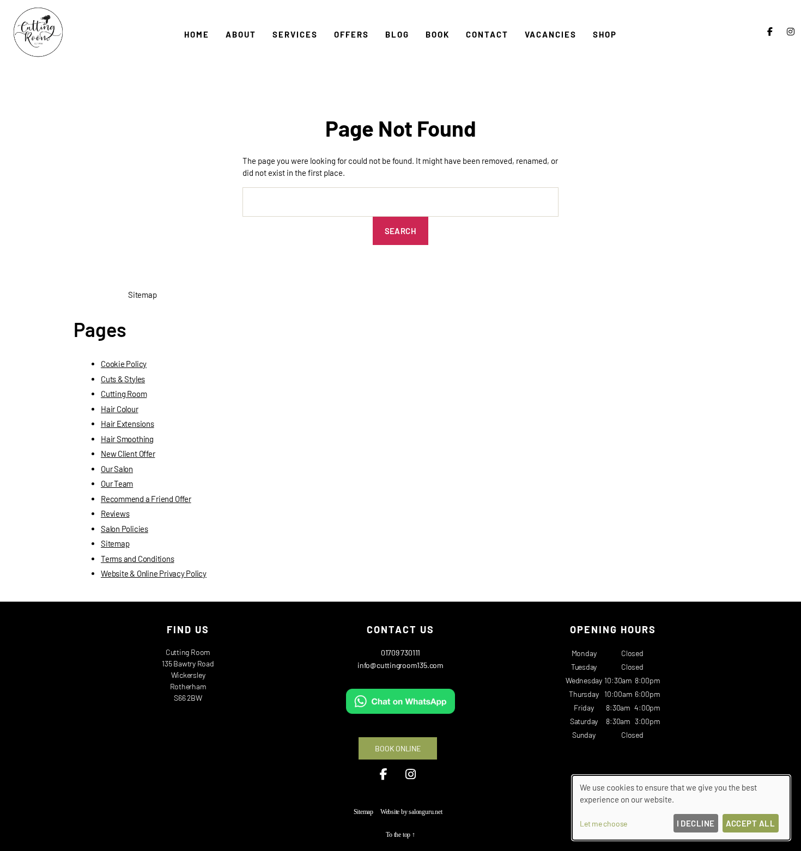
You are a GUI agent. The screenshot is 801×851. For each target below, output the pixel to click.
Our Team (117, 483)
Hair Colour (119, 409)
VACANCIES (551, 34)
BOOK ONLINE (398, 748)
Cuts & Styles (123, 379)
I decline (696, 823)
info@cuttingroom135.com (400, 665)
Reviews (115, 513)
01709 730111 (400, 652)
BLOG (397, 34)
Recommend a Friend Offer (146, 499)
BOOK (438, 34)
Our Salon (117, 469)
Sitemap (115, 543)
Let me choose (603, 823)
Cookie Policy (124, 364)
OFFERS (351, 34)
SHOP (605, 34)
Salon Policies (124, 529)
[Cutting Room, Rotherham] (38, 57)
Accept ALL (750, 823)
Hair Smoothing (127, 439)
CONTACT (487, 34)
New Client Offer (128, 453)
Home (196, 34)
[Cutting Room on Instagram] (790, 31)
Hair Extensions (127, 423)
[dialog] (681, 807)
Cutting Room (124, 394)
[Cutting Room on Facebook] (770, 31)
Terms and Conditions (137, 559)
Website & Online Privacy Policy (154, 573)
